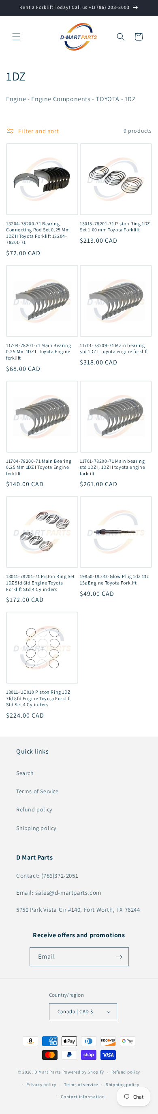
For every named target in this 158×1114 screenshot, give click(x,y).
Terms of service (81, 1084)
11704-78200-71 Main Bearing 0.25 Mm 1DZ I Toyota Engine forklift (38, 467)
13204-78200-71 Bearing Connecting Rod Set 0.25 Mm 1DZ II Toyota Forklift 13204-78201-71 (38, 233)
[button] (16, 37)
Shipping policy (36, 828)
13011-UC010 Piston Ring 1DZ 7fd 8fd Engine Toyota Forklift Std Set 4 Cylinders (38, 698)
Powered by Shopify (83, 1072)
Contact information (83, 1096)
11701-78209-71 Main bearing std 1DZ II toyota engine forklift (114, 348)
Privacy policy (41, 1084)
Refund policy (34, 809)
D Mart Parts (47, 1072)
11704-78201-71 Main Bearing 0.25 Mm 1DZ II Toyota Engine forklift (38, 351)
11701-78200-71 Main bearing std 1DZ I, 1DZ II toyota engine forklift (112, 467)
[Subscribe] (119, 956)
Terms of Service (37, 791)
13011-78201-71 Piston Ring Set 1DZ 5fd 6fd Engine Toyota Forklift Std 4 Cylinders (40, 582)
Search (25, 773)
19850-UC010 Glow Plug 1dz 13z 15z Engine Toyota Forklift (114, 579)
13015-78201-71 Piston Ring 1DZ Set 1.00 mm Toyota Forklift (115, 226)
